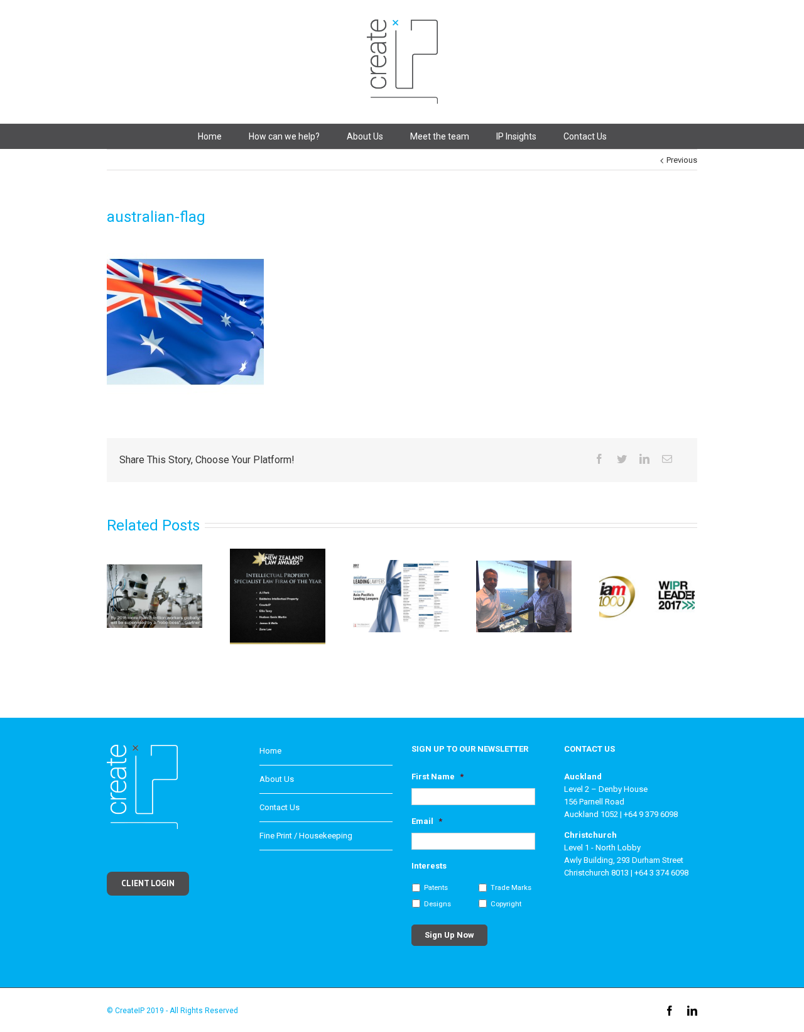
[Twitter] (622, 459)
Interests (429, 865)
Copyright (506, 903)
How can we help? (284, 136)
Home (210, 136)
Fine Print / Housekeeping (305, 835)
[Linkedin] (644, 459)
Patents (436, 887)
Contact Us (585, 136)
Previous (681, 160)
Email (426, 821)
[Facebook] (599, 459)
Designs (437, 903)
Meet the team (439, 136)
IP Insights (516, 136)
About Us (365, 136)
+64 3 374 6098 (661, 872)
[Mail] (667, 459)
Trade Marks (511, 887)
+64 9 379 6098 (651, 814)
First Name (437, 776)
